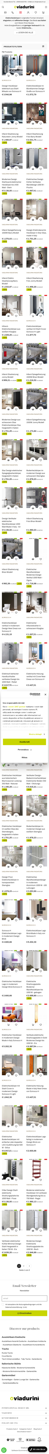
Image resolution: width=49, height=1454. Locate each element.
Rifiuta (24, 757)
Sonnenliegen (7, 1380)
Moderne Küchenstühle (26, 1368)
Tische (5, 1349)
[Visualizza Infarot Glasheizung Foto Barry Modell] (33, 123)
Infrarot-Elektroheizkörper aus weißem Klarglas (11, 329)
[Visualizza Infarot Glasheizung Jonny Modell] (8, 364)
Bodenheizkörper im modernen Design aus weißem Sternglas (35, 829)
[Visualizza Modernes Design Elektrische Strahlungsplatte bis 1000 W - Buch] (33, 1231)
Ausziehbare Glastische (12, 1345)
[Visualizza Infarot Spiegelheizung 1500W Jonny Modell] (33, 409)
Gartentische (37, 1359)
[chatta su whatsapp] (4, 1450)
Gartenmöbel (8, 1375)
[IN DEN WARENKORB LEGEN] (8, 75)
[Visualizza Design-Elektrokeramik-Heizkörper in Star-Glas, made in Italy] (33, 220)
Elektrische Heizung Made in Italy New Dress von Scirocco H (36, 1088)
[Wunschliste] (16, 75)
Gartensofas (34, 1380)
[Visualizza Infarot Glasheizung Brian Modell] (8, 559)
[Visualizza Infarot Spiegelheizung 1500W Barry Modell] (8, 220)
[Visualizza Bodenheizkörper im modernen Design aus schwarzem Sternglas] (33, 460)
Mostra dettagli (35, 734)
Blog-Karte (37, 1429)
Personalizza (23, 750)
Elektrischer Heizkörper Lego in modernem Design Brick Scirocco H (12, 984)
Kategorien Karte (25, 1429)
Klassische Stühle (9, 1368)
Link (24, 1307)
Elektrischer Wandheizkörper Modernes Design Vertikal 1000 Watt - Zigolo (34, 574)
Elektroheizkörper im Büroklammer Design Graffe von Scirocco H (35, 88)
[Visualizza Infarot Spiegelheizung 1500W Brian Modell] (33, 364)
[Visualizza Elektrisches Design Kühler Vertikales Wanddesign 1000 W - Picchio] (33, 169)
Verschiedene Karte (24, 1432)
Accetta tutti (25, 742)
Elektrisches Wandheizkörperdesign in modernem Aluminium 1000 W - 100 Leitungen (36, 882)
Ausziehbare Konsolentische (33, 1345)
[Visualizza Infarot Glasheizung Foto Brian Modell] (33, 508)
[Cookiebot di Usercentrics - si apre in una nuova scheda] (30, 694)
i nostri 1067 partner (17, 707)
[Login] (28, 12)
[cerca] (3, 7)
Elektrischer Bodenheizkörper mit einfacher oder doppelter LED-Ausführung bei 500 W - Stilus (12, 1142)
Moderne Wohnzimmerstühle (14, 1371)
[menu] (46, 7)
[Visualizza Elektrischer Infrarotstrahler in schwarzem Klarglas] (33, 612)
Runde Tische (7, 1353)
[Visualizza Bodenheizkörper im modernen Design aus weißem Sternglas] (33, 816)
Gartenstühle (32, 1371)
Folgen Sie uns (10, 1423)
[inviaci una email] (5, 12)
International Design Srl (15, 1408)
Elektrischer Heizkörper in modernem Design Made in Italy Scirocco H (12, 1037)
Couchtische (7, 1356)
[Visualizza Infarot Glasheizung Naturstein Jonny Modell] (8, 123)
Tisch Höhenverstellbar (11, 1359)
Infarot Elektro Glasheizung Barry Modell (10, 281)
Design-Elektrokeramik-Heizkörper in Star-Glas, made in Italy (36, 233)
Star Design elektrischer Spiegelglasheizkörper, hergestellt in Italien (12, 473)
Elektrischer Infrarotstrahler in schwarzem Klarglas (35, 625)
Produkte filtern (13, 47)
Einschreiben (25, 1313)
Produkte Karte (11, 1429)
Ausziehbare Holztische (37, 1341)
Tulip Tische (25, 1359)
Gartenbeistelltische (10, 1383)
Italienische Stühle (11, 1363)
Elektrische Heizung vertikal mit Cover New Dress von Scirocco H (35, 676)
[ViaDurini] (24, 7)
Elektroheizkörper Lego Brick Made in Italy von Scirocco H (36, 933)
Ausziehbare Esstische (13, 1337)
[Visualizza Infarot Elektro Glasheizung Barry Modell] (8, 268)
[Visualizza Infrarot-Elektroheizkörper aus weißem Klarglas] (8, 316)
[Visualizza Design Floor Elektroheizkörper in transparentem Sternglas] (8, 867)
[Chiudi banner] (45, 694)
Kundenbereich (10, 1418)
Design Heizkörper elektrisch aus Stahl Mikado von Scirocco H (11, 88)
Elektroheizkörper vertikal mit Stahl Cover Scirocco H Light (36, 329)
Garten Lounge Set (21, 1380)
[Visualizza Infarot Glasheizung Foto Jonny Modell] (33, 268)
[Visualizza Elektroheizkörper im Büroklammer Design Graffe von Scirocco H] (33, 75)
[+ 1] (29, 1266)
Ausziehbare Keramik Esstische (14, 1341)
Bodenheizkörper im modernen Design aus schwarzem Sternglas (35, 473)
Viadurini (7, 1413)
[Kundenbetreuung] (12, 12)
